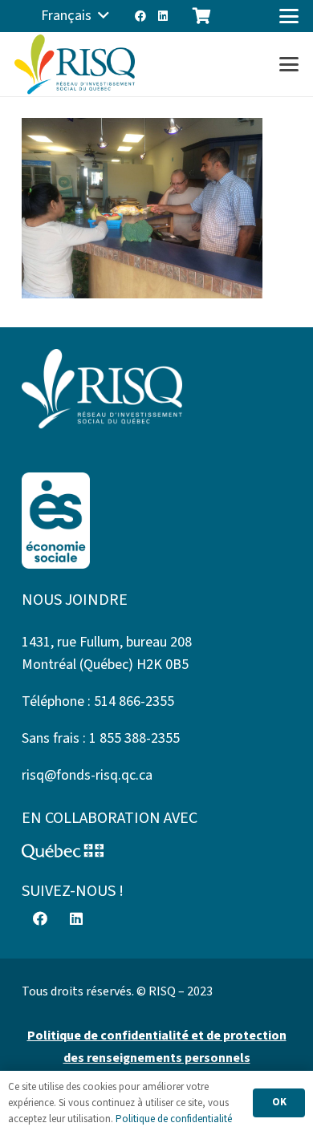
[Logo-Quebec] (156, 852)
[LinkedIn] (163, 16)
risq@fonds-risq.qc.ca (87, 775)
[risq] (74, 64)
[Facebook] (140, 16)
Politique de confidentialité (174, 1119)
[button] (75, 16)
